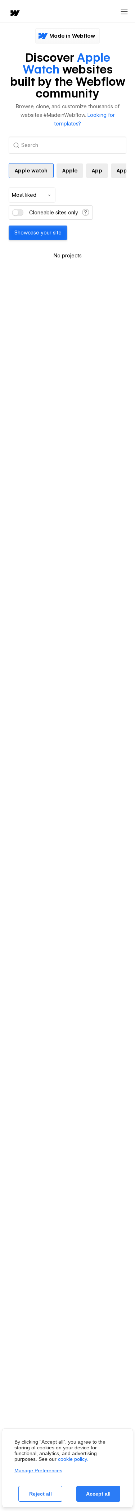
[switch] (17, 212)
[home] (14, 14)
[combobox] (32, 195)
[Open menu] (124, 12)
